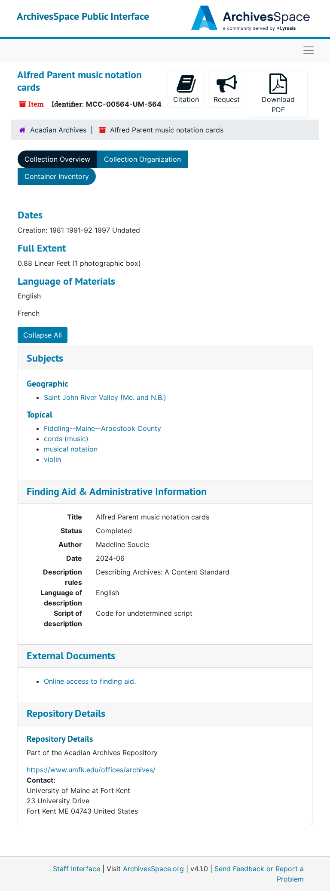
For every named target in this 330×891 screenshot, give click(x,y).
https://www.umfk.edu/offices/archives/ (91, 769)
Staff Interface (76, 868)
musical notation (71, 449)
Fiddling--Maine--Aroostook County (102, 428)
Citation (186, 99)
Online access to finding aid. (90, 681)
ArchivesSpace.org (153, 868)
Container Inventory (56, 176)
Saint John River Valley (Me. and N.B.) (105, 397)
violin (52, 459)
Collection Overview (57, 159)
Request (227, 99)
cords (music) (66, 438)
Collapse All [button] (42, 335)
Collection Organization (142, 159)
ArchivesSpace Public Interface (83, 16)
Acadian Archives (58, 130)
